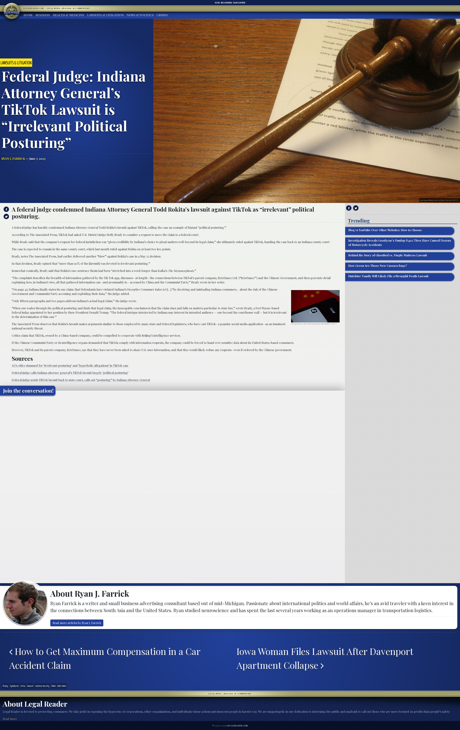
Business (43, 15)
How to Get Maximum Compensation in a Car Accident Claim (104, 658)
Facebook (226, 2)
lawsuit (30, 686)
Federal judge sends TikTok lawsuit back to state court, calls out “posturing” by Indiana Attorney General (81, 380)
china (22, 686)
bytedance (14, 686)
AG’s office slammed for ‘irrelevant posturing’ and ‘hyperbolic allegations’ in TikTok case (70, 365)
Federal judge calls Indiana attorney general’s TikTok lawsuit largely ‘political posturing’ (70, 373)
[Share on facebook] (6, 209)
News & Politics (140, 15)
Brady (5, 686)
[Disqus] (172, 443)
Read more (10, 719)
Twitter (239, 2)
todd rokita (61, 686)
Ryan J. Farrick (13, 159)
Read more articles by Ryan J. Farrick (77, 623)
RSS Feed (217, 2)
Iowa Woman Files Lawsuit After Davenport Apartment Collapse (324, 658)
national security (42, 686)
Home (28, 15)
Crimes (162, 15)
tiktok (53, 686)
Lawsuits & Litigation (105, 15)
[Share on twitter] (6, 216)
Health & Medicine (68, 15)
